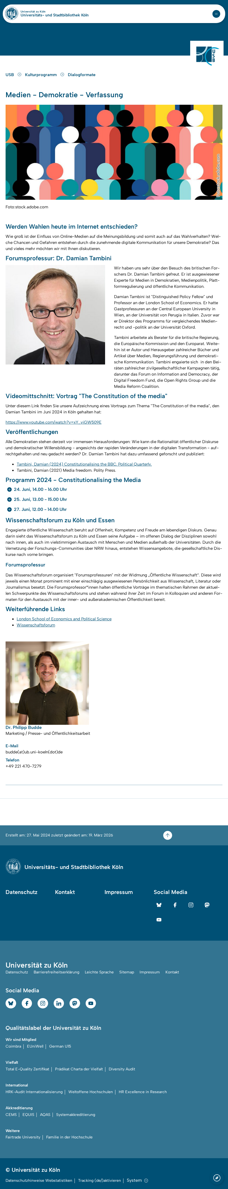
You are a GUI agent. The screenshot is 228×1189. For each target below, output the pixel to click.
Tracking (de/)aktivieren (99, 1180)
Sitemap (126, 972)
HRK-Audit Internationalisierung (34, 1092)
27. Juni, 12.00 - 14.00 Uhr (40, 509)
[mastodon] (207, 905)
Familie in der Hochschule (69, 1137)
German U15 (60, 1046)
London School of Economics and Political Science (64, 618)
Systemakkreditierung (75, 1114)
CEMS (11, 1114)
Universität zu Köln (43, 11)
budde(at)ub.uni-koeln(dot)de (34, 752)
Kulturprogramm (41, 74)
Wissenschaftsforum (36, 625)
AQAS (45, 1114)
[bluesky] (159, 905)
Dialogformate (81, 74)
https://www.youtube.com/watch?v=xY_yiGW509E (53, 422)
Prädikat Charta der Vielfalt (79, 1069)
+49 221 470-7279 (23, 766)
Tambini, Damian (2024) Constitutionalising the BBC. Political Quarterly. (84, 464)
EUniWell (35, 1046)
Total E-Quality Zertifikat (27, 1069)
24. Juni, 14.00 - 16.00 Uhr (40, 489)
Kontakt (65, 892)
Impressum (119, 892)
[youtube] (159, 920)
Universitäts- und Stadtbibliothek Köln (55, 15)
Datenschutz (22, 892)
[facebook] (175, 905)
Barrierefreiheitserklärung (56, 972)
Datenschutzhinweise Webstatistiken (39, 1180)
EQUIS (28, 1114)
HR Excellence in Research (143, 1092)
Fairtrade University (23, 1137)
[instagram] (191, 905)
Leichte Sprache (99, 972)
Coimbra (13, 1046)
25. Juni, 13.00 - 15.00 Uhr (40, 499)
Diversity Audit (122, 1069)
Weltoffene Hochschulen (90, 1092)
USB (10, 74)
